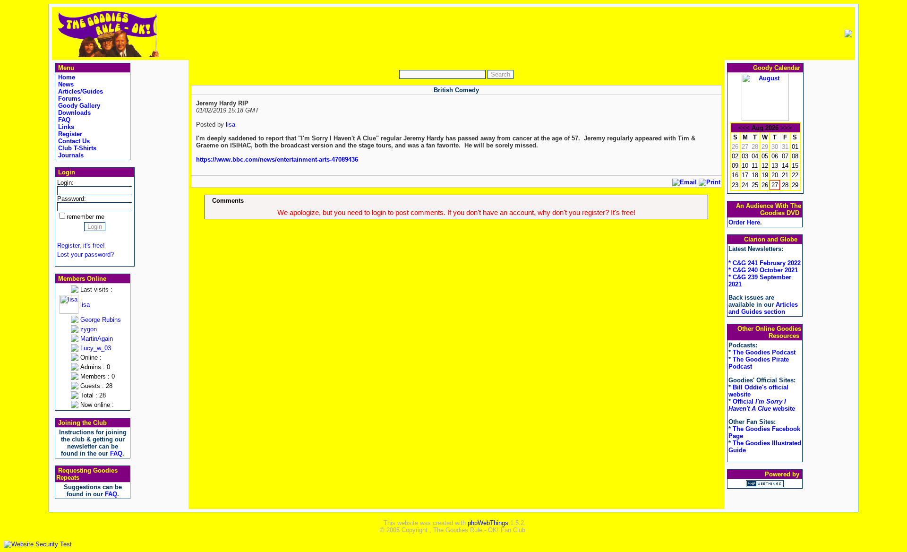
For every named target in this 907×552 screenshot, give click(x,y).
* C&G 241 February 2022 (764, 263)
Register (69, 134)
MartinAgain (96, 338)
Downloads (73, 112)
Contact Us (73, 141)
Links (65, 126)
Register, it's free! (81, 245)
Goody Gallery (78, 105)
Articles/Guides (79, 91)
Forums (68, 98)
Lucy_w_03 (95, 348)
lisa (85, 304)
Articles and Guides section (763, 308)
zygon (88, 329)
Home (65, 77)
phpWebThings (488, 522)
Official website (761, 405)
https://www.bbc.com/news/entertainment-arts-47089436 (277, 159)
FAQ (63, 119)
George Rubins (100, 319)
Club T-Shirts (76, 148)
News (65, 84)
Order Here (744, 222)
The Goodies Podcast (764, 352)
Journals (70, 155)
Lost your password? (85, 254)
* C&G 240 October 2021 (763, 270)
